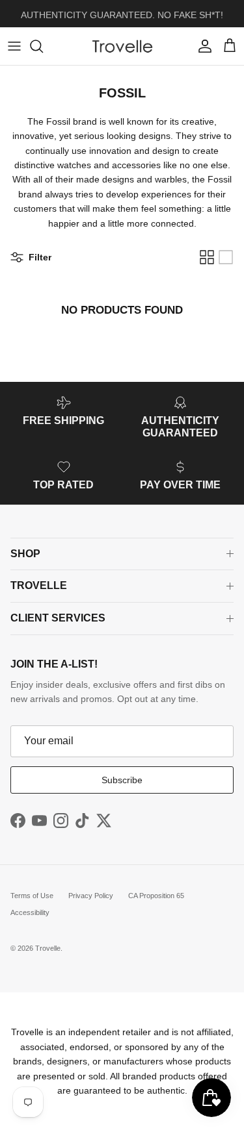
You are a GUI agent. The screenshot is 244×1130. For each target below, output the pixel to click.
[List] (226, 257)
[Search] (43, 46)
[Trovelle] (122, 46)
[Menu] (14, 46)
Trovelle (48, 948)
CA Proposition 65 (156, 895)
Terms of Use (31, 895)
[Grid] (207, 257)
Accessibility (29, 912)
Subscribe (122, 780)
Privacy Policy (90, 895)
